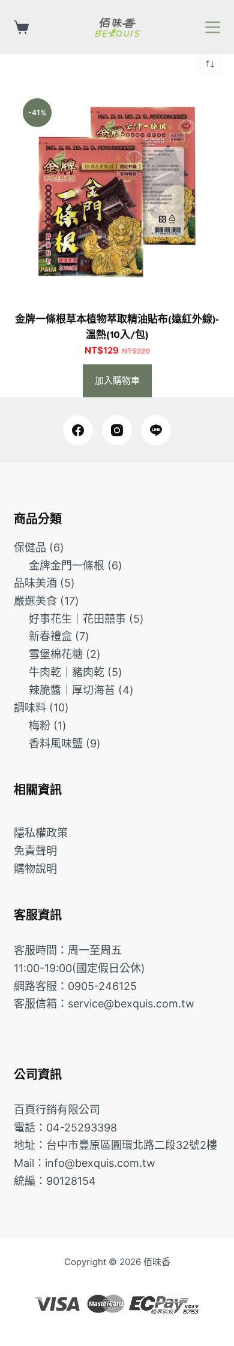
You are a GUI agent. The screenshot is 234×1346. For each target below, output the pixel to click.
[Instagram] (117, 430)
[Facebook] (78, 430)
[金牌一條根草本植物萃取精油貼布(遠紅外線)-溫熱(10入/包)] (117, 192)
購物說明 (35, 868)
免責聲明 (35, 850)
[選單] (212, 27)
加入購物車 (117, 380)
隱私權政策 (41, 832)
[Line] (156, 430)
